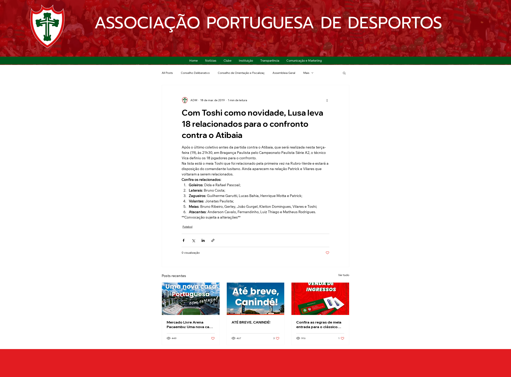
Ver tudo (343, 275)
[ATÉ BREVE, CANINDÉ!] (255, 299)
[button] (228, 60)
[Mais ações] (327, 100)
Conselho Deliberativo (195, 73)
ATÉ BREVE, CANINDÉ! (251, 322)
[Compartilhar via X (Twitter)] (193, 240)
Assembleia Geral (283, 73)
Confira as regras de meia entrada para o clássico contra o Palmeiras (318, 324)
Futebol (187, 227)
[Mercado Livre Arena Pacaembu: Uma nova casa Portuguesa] (191, 299)
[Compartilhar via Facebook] (183, 240)
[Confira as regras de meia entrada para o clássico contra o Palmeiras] (320, 299)
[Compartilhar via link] (213, 240)
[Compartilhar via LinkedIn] (203, 240)
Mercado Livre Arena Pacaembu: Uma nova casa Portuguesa (190, 324)
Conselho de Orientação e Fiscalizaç (241, 73)
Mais (306, 73)
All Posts (167, 73)
